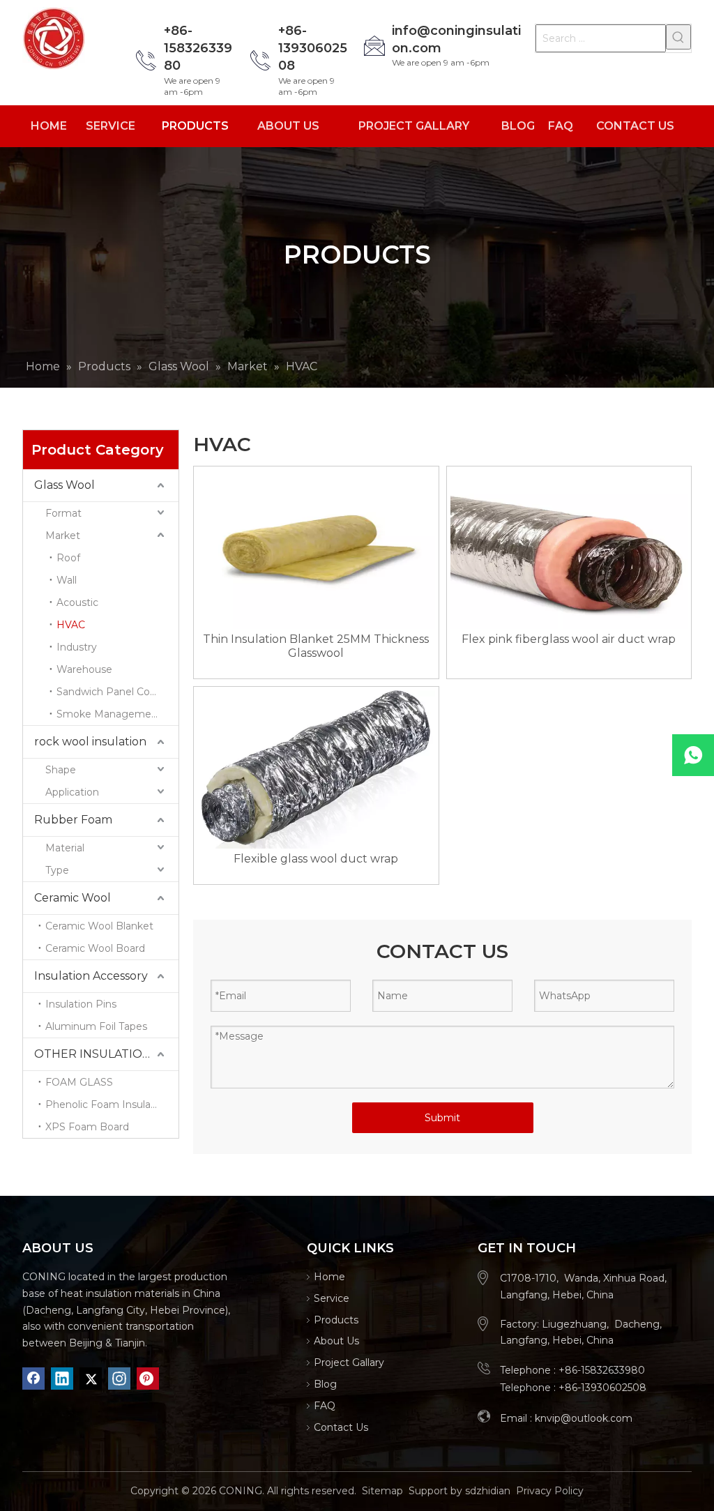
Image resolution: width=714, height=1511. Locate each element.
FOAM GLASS (79, 1082)
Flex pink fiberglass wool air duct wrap (569, 639)
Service (331, 1298)
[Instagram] (119, 1378)
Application (72, 792)
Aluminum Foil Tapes (96, 1026)
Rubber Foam (73, 819)
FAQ (324, 1405)
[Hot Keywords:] (678, 37)
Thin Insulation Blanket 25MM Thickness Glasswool (316, 646)
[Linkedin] (62, 1378)
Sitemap (382, 1491)
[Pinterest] (148, 1378)
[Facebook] (33, 1378)
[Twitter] (90, 1378)
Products (336, 1320)
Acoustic (77, 602)
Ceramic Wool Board (95, 948)
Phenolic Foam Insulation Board (111, 1104)
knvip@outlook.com (583, 1418)
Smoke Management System (117, 714)
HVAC (70, 624)
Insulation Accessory (91, 975)
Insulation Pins (80, 1004)
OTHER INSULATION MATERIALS (106, 1054)
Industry (76, 647)
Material (64, 848)
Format (63, 513)
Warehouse (84, 669)
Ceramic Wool (72, 897)
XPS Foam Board (87, 1127)
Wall (66, 580)
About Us (336, 1341)
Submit (442, 1117)
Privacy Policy (550, 1491)
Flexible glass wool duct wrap (316, 858)
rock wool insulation (90, 741)
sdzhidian (487, 1491)
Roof (68, 558)
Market (62, 535)
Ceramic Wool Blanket (99, 926)
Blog (325, 1384)
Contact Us (341, 1427)
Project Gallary (349, 1362)
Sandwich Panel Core (108, 691)
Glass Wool (64, 485)
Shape (60, 770)
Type (57, 870)
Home (329, 1276)
